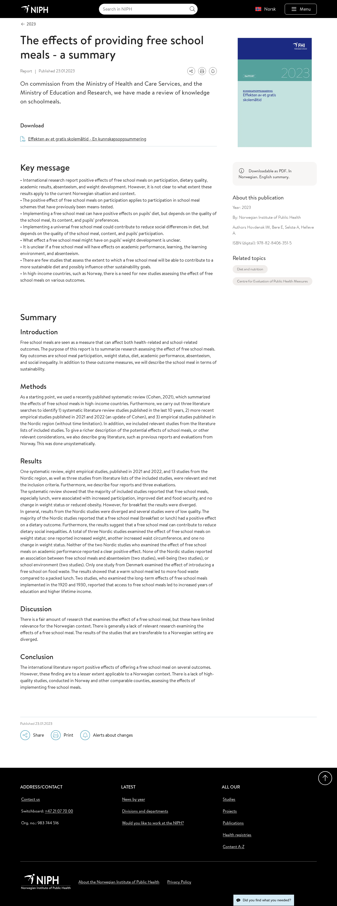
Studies (229, 799)
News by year (133, 799)
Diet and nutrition (250, 269)
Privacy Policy (179, 882)
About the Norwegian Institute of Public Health (118, 882)
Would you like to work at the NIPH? (153, 823)
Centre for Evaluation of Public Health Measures (272, 281)
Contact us (30, 799)
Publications (233, 823)
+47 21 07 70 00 (59, 811)
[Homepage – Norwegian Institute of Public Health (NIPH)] (34, 9)
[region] (275, 174)
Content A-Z (233, 846)
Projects (230, 811)
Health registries (237, 834)
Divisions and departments (145, 811)
